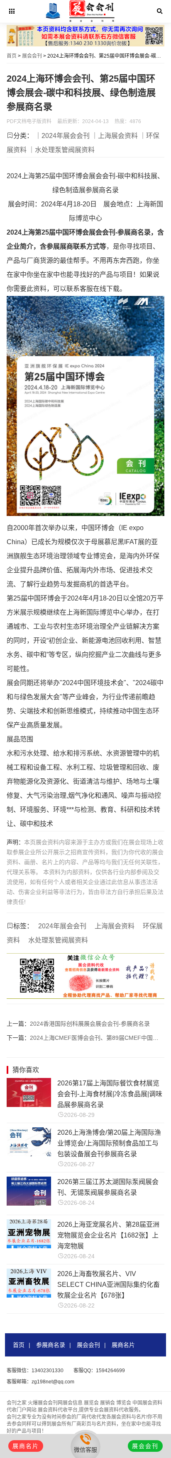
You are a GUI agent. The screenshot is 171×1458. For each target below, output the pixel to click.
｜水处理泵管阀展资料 (61, 149)
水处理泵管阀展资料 (58, 940)
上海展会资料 (114, 926)
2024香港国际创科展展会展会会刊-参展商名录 (90, 1023)
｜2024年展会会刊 (62, 135)
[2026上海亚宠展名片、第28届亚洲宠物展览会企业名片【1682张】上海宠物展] (29, 1246)
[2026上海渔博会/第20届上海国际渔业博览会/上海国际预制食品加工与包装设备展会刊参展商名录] (29, 1154)
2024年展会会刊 (62, 926)
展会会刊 (32, 56)
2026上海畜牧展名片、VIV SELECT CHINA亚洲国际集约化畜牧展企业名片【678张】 (108, 1284)
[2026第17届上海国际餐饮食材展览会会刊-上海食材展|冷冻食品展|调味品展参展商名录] (29, 1104)
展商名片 (123, 1345)
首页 (12, 56)
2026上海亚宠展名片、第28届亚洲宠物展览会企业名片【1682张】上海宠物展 (108, 1235)
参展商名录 (50, 1345)
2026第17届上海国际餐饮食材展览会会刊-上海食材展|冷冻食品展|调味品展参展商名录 (109, 1094)
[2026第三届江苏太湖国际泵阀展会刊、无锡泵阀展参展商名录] (29, 1203)
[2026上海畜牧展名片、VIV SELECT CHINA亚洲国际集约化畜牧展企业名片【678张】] (29, 1295)
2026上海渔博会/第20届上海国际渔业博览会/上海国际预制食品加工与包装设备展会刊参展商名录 (109, 1143)
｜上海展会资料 (114, 135)
